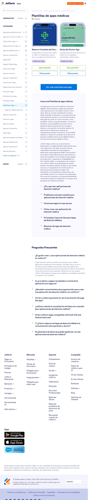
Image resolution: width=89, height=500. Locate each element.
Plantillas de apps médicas (50, 15)
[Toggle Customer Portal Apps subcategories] (24, 32)
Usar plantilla (45, 67)
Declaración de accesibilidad (68, 492)
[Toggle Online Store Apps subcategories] (17, 41)
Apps (19, 3)
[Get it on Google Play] (14, 435)
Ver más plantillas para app (59, 87)
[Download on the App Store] (14, 442)
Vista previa (44, 73)
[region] (15, 91)
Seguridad (51, 492)
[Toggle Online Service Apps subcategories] (22, 37)
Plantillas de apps (37, 11)
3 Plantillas (37, 19)
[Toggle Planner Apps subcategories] (19, 50)
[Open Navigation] (85, 3)
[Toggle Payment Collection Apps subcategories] (20, 46)
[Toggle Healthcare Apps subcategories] (16, 105)
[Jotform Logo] (8, 3)
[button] (15, 18)
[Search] (4, 10)
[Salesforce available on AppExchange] (14, 449)
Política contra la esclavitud (44, 495)
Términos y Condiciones (16, 492)
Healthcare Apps (38, 61)
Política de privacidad (36, 492)
